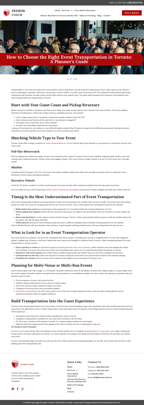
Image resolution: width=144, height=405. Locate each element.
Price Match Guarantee (85, 10)
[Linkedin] (12, 389)
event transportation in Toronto (59, 143)
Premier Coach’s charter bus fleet (59, 189)
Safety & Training (88, 15)
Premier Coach (17, 331)
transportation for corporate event (100, 331)
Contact (106, 15)
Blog (99, 15)
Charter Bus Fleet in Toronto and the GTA (59, 15)
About (57, 10)
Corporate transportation (27, 291)
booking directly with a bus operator (74, 247)
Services (66, 10)
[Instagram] (22, 389)
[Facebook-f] (17, 389)
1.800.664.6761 (135, 2)
